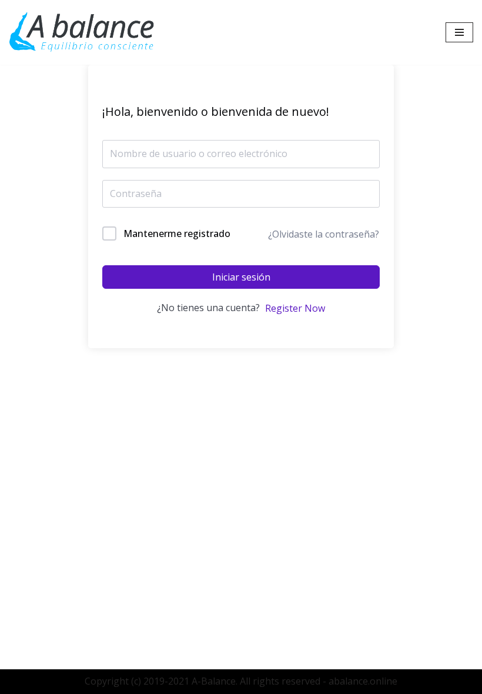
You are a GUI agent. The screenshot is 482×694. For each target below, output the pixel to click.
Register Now (295, 308)
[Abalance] (82, 32)
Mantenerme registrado (176, 233)
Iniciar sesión (241, 277)
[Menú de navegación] (459, 32)
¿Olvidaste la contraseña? (323, 234)
